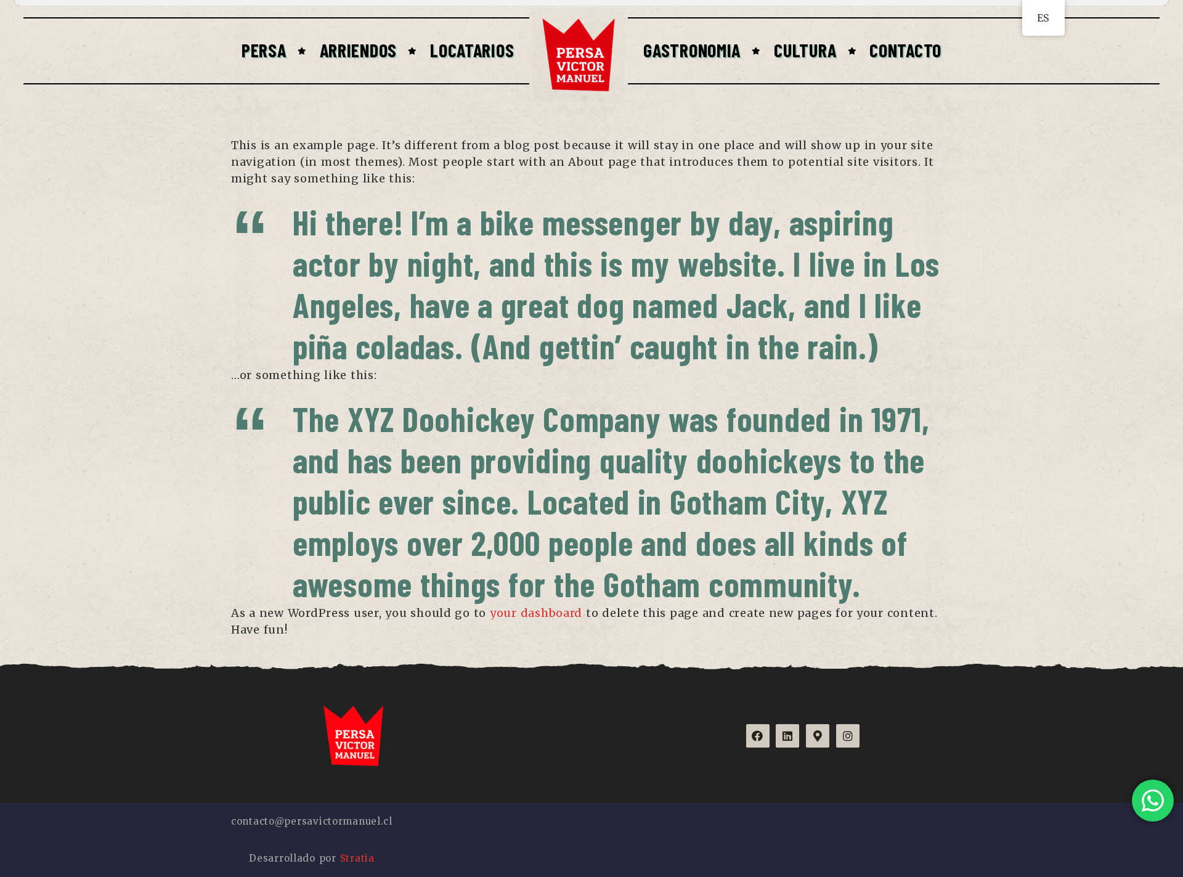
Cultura (805, 50)
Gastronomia (692, 50)
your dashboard (536, 613)
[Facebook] (758, 736)
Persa (264, 50)
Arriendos (358, 50)
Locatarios (472, 50)
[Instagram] (848, 736)
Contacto (905, 50)
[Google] (817, 736)
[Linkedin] (787, 736)
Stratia (357, 858)
